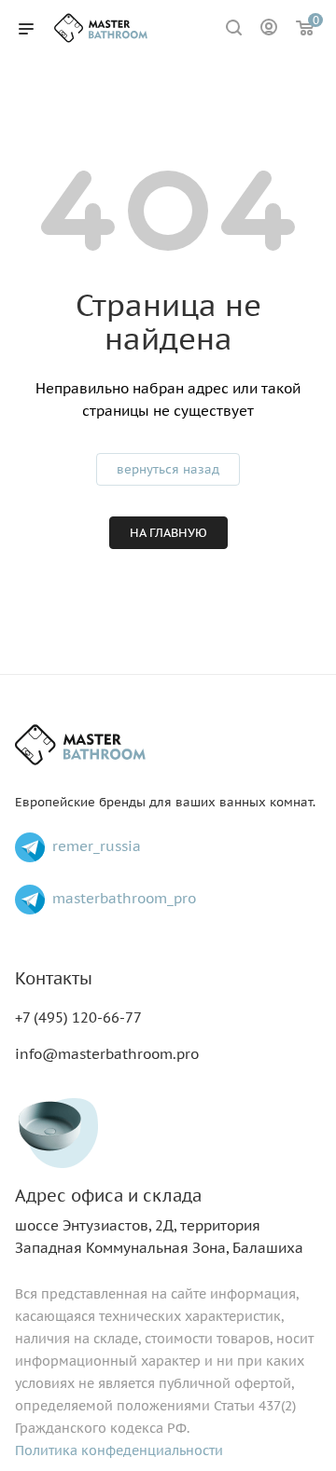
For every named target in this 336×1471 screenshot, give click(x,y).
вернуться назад (168, 469)
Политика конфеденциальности (119, 1450)
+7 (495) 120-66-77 (78, 1017)
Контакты (53, 978)
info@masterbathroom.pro (107, 1054)
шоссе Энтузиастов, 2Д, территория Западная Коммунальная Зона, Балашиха (159, 1222)
